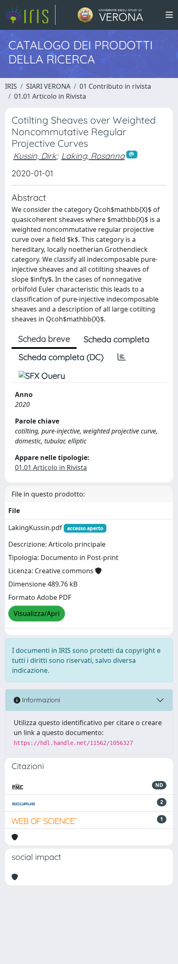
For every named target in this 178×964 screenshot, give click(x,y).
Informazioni (40, 700)
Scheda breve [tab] (44, 339)
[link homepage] (30, 15)
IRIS (11, 86)
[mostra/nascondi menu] (169, 15)
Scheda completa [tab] (116, 339)
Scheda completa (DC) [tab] (61, 357)
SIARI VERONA (48, 86)
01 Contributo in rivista (115, 86)
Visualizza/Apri (37, 613)
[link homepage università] (110, 15)
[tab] (122, 357)
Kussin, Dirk (34, 156)
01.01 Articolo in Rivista (50, 96)
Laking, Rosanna (93, 156)
